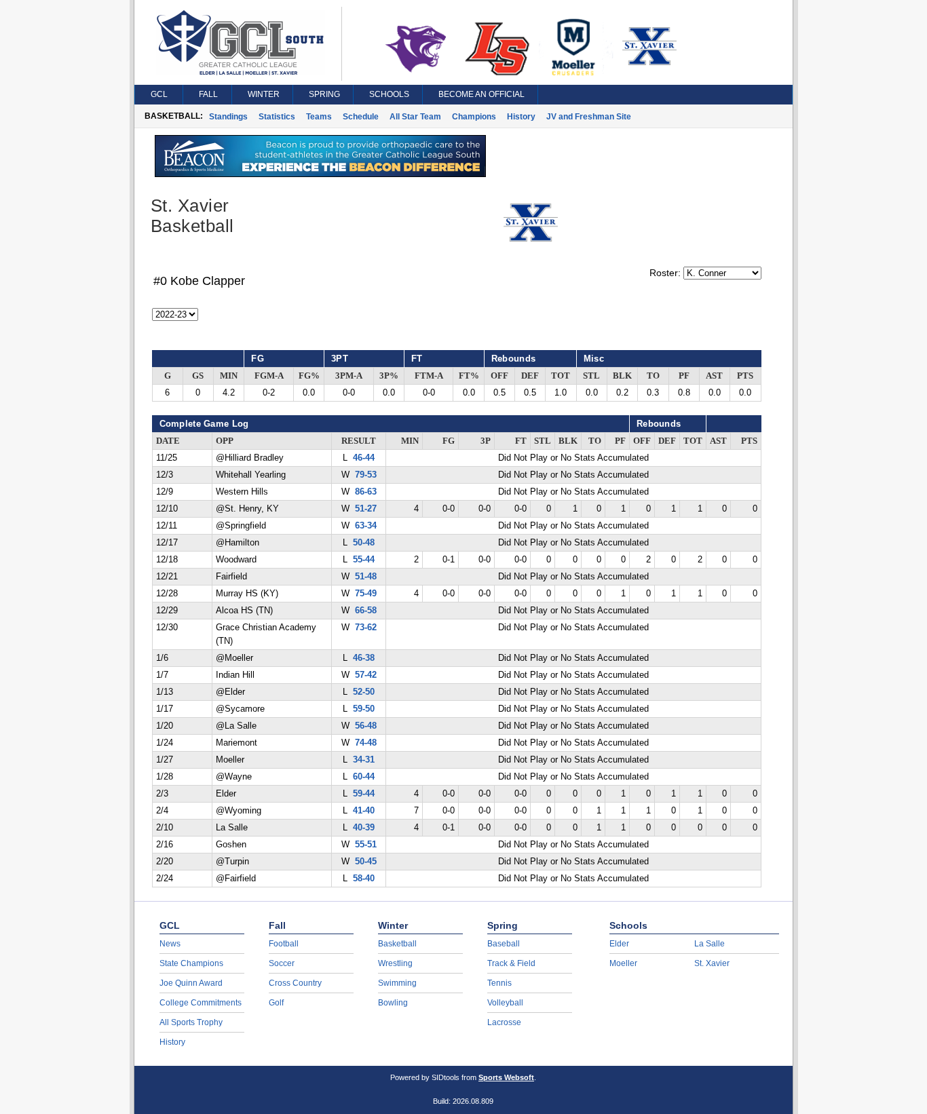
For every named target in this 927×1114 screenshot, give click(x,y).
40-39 (364, 827)
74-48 (366, 743)
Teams (319, 116)
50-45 (366, 861)
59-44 (364, 794)
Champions (474, 116)
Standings (228, 116)
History (521, 116)
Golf (276, 1002)
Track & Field (511, 963)
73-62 (366, 627)
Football (284, 943)
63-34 (366, 526)
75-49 (366, 593)
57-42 (366, 675)
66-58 (366, 610)
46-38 (364, 658)
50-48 (364, 543)
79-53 (366, 475)
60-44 (364, 777)
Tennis (499, 983)
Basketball (397, 943)
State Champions (191, 963)
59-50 (364, 709)
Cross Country (295, 983)
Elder (619, 943)
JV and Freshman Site (588, 116)
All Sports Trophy (191, 1022)
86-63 (366, 492)
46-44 (364, 458)
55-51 (366, 844)
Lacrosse (504, 1022)
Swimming (397, 983)
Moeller (623, 963)
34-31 (364, 760)
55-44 (364, 559)
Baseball (503, 943)
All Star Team (415, 116)
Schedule (361, 116)
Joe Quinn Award (191, 983)
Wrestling (395, 963)
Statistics (277, 116)
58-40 (364, 878)
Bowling (393, 1002)
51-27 (366, 509)
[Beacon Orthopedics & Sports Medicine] (320, 173)
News (170, 943)
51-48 (366, 576)
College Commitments (200, 1002)
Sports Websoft (506, 1077)
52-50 (364, 692)
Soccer (282, 963)
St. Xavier (712, 963)
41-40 (364, 810)
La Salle (709, 943)
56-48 (366, 726)
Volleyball (505, 1002)
